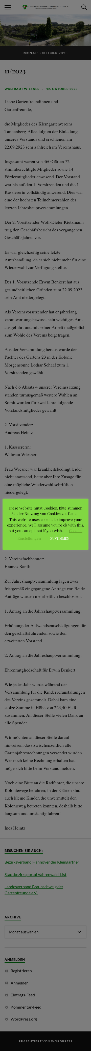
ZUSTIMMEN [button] (59, 538)
